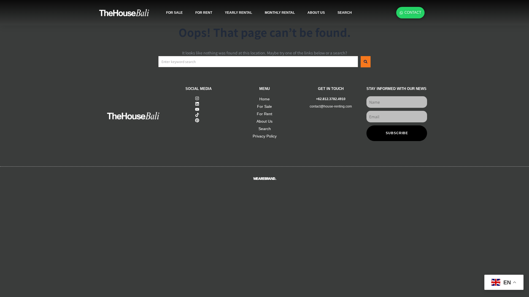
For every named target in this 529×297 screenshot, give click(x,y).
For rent (203, 13)
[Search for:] (258, 61)
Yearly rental (238, 13)
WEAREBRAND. (264, 179)
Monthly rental (280, 13)
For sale (174, 13)
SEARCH (345, 13)
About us (316, 13)
